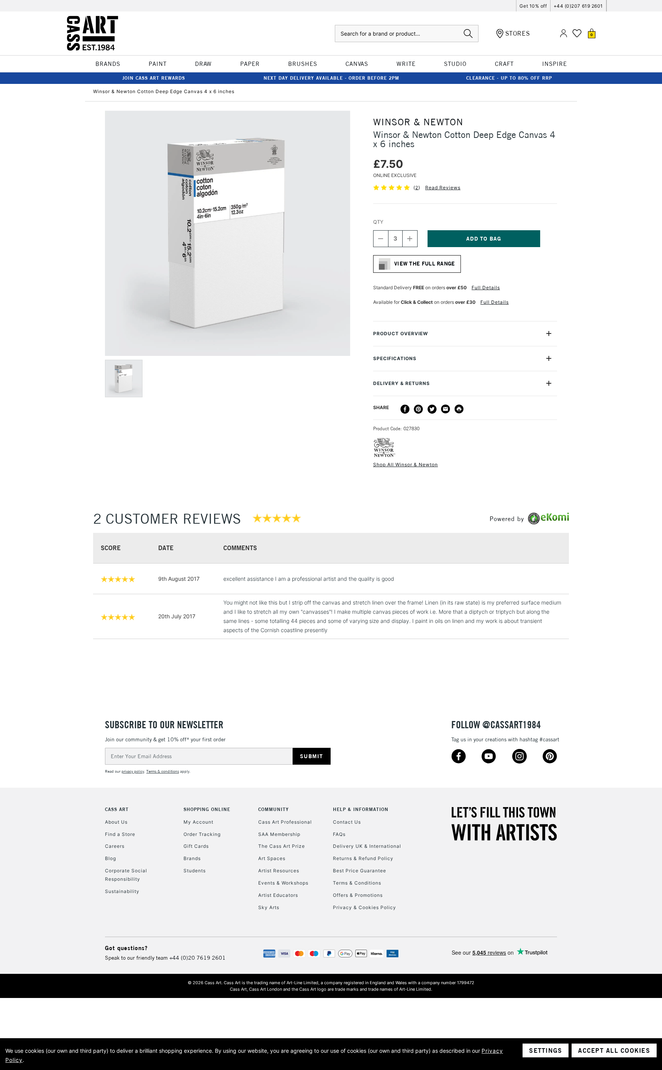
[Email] (445, 409)
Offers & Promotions (358, 895)
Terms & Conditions (357, 883)
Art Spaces (271, 858)
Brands (192, 858)
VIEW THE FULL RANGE (424, 263)
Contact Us (347, 822)
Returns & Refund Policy (363, 858)
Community (273, 809)
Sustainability (122, 891)
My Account (198, 822)
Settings (545, 1050)
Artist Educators (278, 895)
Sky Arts (268, 907)
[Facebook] (405, 409)
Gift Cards (196, 846)
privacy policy (132, 771)
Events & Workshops (283, 883)
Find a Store (120, 834)
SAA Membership (279, 834)
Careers (115, 846)
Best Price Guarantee (359, 870)
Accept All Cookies (614, 1050)
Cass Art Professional (285, 822)
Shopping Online (207, 809)
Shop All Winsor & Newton (405, 464)
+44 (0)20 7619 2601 (197, 957)
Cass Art (117, 809)
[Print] (459, 409)
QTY (378, 222)
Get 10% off (533, 6)
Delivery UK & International (367, 846)
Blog (110, 858)
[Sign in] (563, 33)
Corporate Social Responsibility (126, 875)
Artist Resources (278, 870)
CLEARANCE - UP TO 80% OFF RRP (509, 77)
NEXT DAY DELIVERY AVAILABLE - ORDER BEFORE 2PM (331, 77)
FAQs (339, 834)
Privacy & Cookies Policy (364, 907)
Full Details (486, 287)
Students (195, 870)
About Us (116, 822)
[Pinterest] (418, 409)
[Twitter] (432, 409)
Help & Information (360, 809)
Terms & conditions (162, 771)
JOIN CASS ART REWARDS (153, 77)
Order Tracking (202, 834)
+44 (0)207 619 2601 (578, 6)
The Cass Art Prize (281, 846)
